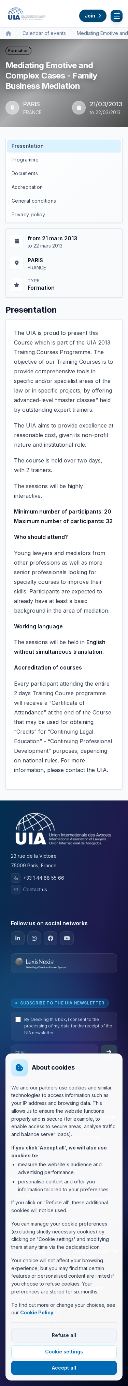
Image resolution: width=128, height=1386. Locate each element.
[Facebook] (50, 938)
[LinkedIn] (18, 938)
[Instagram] (34, 938)
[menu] (64, 180)
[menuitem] (64, 146)
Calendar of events (44, 33)
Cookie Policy (36, 1312)
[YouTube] (67, 938)
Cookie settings (64, 1351)
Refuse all (64, 1335)
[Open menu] (117, 16)
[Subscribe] (109, 1052)
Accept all (64, 1368)
